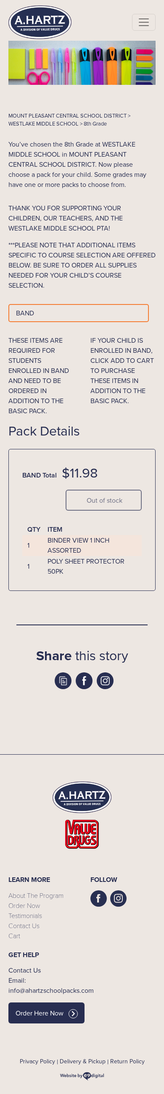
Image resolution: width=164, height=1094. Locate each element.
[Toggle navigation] (144, 22)
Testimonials (25, 915)
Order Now (24, 905)
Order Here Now (39, 1013)
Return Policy (127, 1061)
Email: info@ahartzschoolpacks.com (41, 985)
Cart (14, 935)
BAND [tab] (25, 313)
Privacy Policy (37, 1061)
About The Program (35, 895)
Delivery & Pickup (83, 1061)
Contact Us (24, 925)
